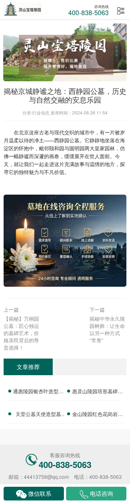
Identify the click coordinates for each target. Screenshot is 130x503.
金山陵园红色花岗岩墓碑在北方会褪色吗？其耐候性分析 (97, 415)
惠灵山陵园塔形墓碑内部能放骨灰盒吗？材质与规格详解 (97, 392)
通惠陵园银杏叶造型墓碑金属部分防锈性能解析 (38, 392)
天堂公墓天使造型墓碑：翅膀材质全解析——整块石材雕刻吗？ (38, 415)
